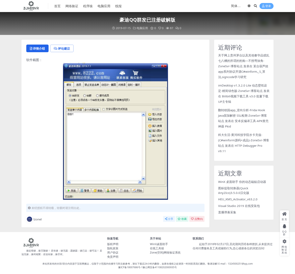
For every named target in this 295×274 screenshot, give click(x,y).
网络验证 (71, 6)
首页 (57, 6)
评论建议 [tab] (64, 48)
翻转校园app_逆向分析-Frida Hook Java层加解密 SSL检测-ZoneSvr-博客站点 (242, 115)
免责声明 (112, 257)
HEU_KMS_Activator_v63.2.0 (237, 199)
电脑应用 (104, 6)
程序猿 (88, 6)
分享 (170, 218)
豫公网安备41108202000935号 (160, 267)
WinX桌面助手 (159, 244)
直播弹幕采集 (227, 212)
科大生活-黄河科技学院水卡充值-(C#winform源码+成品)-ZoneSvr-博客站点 (243, 140)
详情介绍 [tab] (39, 48)
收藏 (184, 218)
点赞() (198, 218)
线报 (118, 6)
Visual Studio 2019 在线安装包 (239, 206)
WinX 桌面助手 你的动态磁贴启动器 (242, 182)
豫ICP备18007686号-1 (130, 267)
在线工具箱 (157, 248)
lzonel (38, 219)
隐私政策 (112, 248)
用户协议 (112, 252)
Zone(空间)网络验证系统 (165, 252)
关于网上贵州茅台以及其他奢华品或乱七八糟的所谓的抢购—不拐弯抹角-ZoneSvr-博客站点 (243, 60)
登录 (268, 6)
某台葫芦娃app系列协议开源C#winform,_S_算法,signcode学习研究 (243, 71)
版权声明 (112, 244)
